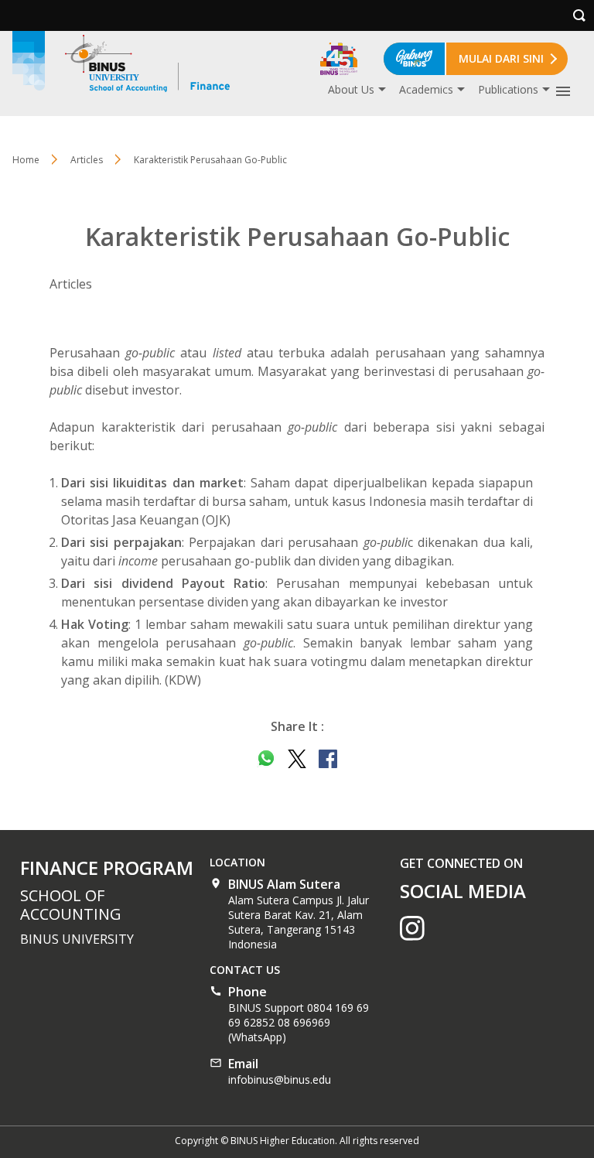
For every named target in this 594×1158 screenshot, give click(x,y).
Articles (86, 159)
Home (25, 159)
